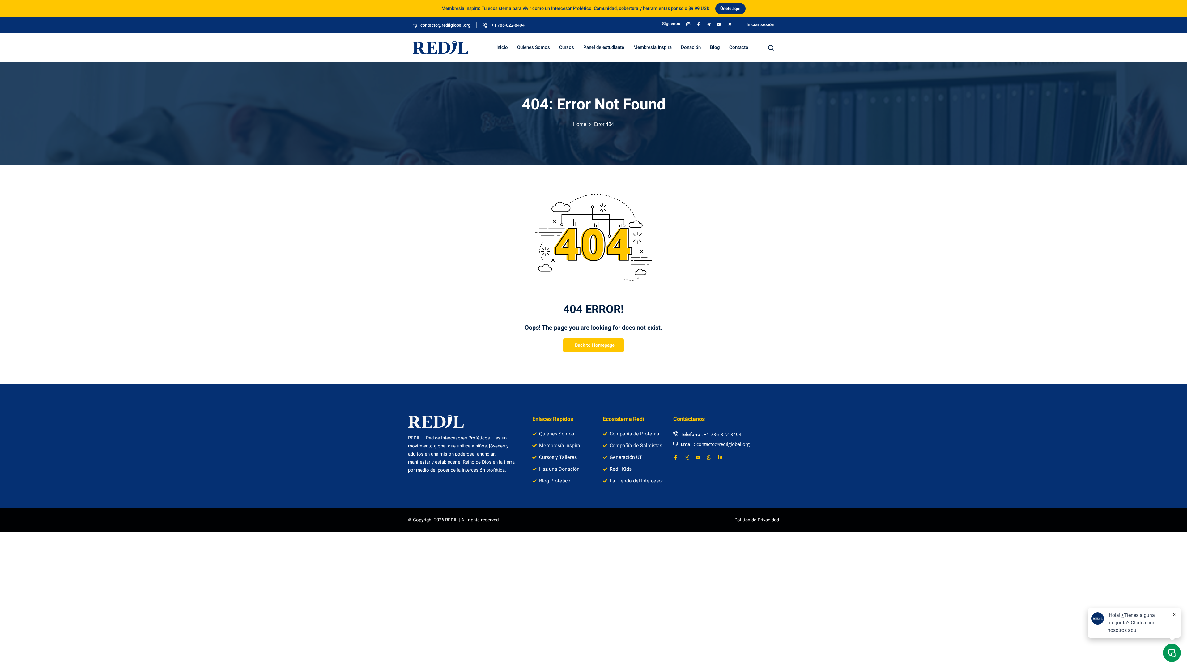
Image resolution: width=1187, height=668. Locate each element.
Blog (715, 47)
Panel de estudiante (603, 47)
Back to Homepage (595, 345)
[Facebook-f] (675, 457)
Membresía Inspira (652, 47)
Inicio (502, 47)
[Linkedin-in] (720, 457)
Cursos (566, 47)
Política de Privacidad (756, 519)
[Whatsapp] (709, 457)
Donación (691, 47)
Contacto (738, 47)
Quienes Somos (533, 47)
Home (579, 124)
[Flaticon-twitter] (686, 457)
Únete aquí (730, 9)
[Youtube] (698, 457)
